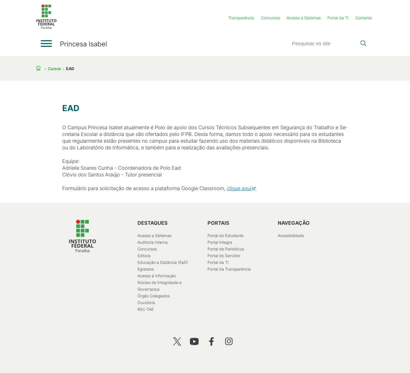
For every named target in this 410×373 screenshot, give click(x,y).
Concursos (270, 17)
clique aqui (239, 188)
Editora (144, 255)
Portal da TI (338, 17)
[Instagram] (228, 341)
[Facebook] (211, 341)
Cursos (54, 68)
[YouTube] (194, 341)
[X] (177, 341)
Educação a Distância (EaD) (163, 262)
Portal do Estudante (225, 235)
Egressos (146, 269)
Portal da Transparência (229, 269)
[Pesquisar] (363, 44)
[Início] (46, 28)
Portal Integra (220, 242)
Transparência (241, 17)
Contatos (363, 17)
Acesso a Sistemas (304, 17)
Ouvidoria (146, 302)
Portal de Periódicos (226, 249)
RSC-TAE (146, 309)
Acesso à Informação (157, 275)
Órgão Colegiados (154, 295)
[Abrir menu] (46, 43)
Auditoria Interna (153, 242)
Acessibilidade (291, 235)
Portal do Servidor (224, 255)
